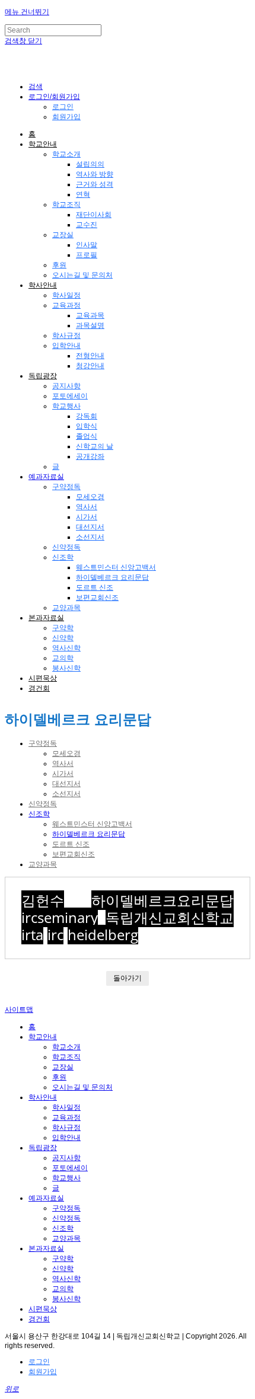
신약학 (63, 638)
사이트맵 (19, 1009)
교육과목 (90, 315)
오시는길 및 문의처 (82, 275)
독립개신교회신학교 (170, 917)
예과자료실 (46, 476)
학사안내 (42, 285)
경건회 (39, 688)
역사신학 (66, 648)
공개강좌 (90, 456)
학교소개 (66, 154)
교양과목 (66, 607)
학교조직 (66, 204)
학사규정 (66, 335)
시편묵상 (42, 678)
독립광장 (42, 376)
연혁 (83, 194)
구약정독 (66, 487)
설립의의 (90, 164)
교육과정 (66, 305)
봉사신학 (66, 668)
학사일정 (66, 295)
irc (55, 934)
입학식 (86, 426)
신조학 (63, 557)
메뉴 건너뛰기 (27, 12)
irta (32, 934)
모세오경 (90, 497)
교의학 (63, 658)
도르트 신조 (94, 587)
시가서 (86, 517)
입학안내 (66, 345)
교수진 (86, 225)
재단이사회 (93, 214)
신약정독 (66, 547)
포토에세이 (70, 396)
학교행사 (66, 406)
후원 (59, 265)
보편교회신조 (97, 597)
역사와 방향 (94, 174)
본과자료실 (46, 618)
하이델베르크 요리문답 (112, 577)
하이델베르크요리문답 (162, 900)
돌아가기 (127, 978)
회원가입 (66, 117)
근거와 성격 (94, 184)
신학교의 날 (94, 446)
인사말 (86, 245)
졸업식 (86, 436)
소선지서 (90, 537)
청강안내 (90, 366)
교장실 (63, 235)
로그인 (63, 107)
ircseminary (59, 917)
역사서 (86, 507)
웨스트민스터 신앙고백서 (116, 567)
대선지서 (90, 527)
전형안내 (90, 356)
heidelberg (103, 934)
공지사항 (66, 386)
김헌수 (42, 900)
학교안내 (42, 144)
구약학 (63, 628)
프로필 (86, 255)
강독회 (86, 416)
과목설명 (90, 325)
